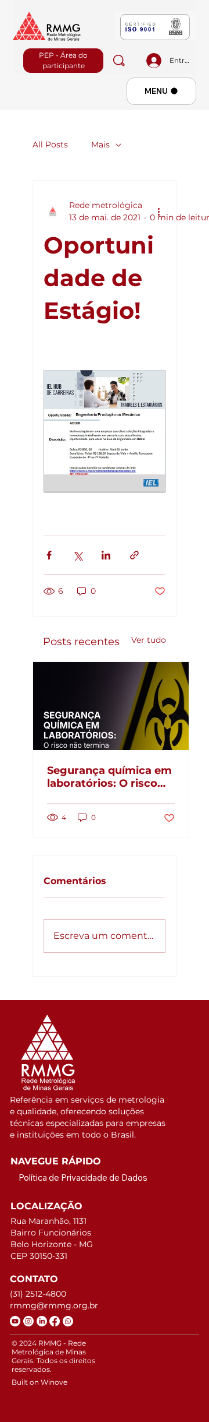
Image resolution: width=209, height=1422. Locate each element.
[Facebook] (54, 1321)
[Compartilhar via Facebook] (49, 555)
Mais (100, 144)
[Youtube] (15, 1321)
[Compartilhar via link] (134, 555)
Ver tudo (148, 640)
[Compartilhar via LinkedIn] (105, 555)
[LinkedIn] (42, 1321)
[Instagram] (28, 1321)
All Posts (50, 144)
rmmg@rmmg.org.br (54, 1305)
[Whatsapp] (68, 1321)
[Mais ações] (158, 212)
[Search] (119, 60)
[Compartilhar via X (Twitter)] (77, 555)
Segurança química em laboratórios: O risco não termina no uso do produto (109, 777)
